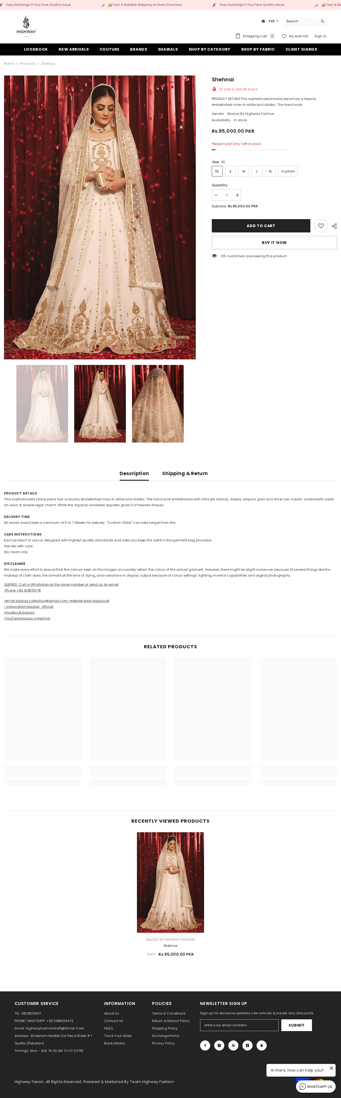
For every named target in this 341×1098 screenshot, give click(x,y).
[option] (100, 217)
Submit (297, 1025)
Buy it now (274, 242)
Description (134, 473)
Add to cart (261, 225)
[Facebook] (205, 1045)
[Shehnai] (170, 882)
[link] (321, 225)
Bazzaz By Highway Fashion (251, 113)
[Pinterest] (233, 1045)
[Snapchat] (262, 1045)
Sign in (320, 36)
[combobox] (301, 21)
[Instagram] (219, 1045)
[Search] (305, 21)
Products (27, 63)
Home (9, 63)
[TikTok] (247, 1045)
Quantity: (220, 185)
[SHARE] (332, 226)
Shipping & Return (185, 473)
